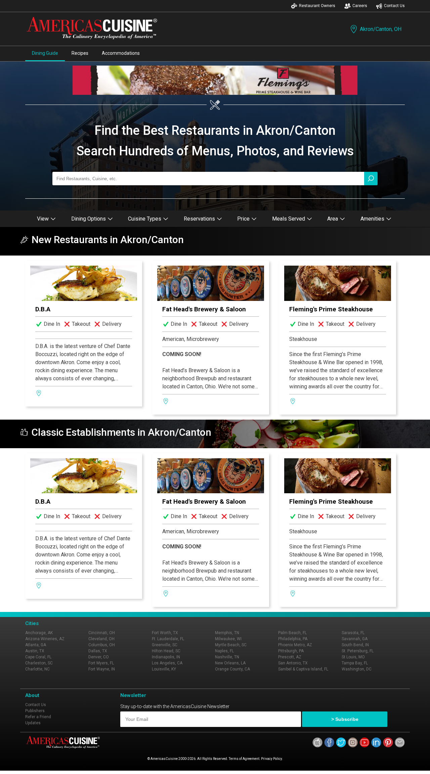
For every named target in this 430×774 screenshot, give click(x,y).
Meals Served (288, 219)
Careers (359, 5)
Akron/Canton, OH (380, 29)
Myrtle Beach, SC (231, 645)
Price (243, 219)
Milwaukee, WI (228, 638)
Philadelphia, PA (292, 638)
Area (332, 219)
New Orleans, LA (230, 663)
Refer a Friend (38, 716)
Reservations (199, 219)
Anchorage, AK (39, 632)
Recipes (80, 53)
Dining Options (88, 219)
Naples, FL (224, 651)
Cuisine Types (144, 219)
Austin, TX (34, 651)
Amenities (372, 219)
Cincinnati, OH (101, 632)
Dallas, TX (97, 651)
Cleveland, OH (101, 638)
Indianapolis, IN (166, 657)
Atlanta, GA (35, 645)
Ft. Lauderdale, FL (168, 638)
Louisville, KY (164, 669)
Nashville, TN (227, 657)
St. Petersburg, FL (358, 651)
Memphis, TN (227, 632)
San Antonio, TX (293, 663)
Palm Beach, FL (292, 632)
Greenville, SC (164, 645)
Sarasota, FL (353, 632)
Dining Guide (45, 53)
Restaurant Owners (317, 5)
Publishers (35, 710)
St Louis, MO (353, 657)
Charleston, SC (39, 663)
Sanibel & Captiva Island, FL (303, 669)
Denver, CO (98, 657)
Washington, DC (357, 669)
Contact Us (394, 5)
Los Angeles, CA (167, 663)
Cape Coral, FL (38, 657)
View (43, 219)
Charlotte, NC (37, 669)
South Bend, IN (355, 645)
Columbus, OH (101, 645)
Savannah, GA (355, 638)
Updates (33, 723)
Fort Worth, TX (165, 632)
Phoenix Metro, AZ (295, 645)
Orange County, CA (232, 669)
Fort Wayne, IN (101, 669)
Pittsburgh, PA (291, 651)
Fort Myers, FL (101, 663)
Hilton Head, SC (166, 651)
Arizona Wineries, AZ (44, 638)
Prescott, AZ (289, 657)
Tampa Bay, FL (355, 663)
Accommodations (121, 53)
